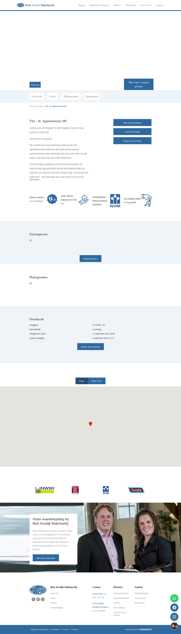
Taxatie (116, 603)
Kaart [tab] (81, 380)
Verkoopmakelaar (121, 593)
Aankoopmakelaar (121, 598)
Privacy (65, 629)
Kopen (82, 5)
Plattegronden (70, 96)
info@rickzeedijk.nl (100, 607)
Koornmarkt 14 (98, 594)
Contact (159, 5)
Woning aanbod (141, 593)
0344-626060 (98, 603)
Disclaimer (56, 629)
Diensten (130, 5)
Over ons (145, 5)
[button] (90, 424)
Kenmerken (92, 96)
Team (53, 598)
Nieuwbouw (139, 603)
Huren (117, 5)
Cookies (74, 629)
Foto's (53, 96)
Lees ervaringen (36, 201)
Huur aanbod (140, 598)
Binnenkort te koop (98, 5)
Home (32, 106)
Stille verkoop (119, 607)
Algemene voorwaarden (40, 629)
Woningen (39, 106)
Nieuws (53, 603)
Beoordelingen (56, 607)
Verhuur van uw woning (120, 613)
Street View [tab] (97, 380)
